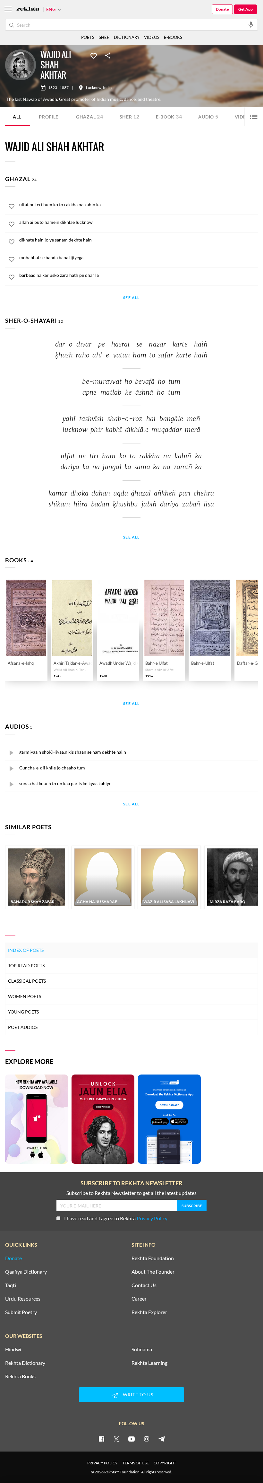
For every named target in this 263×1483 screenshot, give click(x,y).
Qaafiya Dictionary (26, 1271)
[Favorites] (93, 55)
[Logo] (27, 9)
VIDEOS (151, 37)
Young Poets (23, 1011)
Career (139, 1298)
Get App (245, 9)
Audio (208, 116)
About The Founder (153, 1271)
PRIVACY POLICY (102, 1463)
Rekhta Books (20, 1376)
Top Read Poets (26, 965)
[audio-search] (251, 24)
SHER (104, 37)
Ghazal (89, 116)
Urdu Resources (22, 1298)
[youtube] (131, 1439)
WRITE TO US (138, 1394)
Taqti (10, 1285)
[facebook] (101, 1439)
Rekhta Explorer (149, 1312)
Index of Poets (26, 950)
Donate (222, 9)
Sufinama (142, 1349)
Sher (130, 116)
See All (131, 298)
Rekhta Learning (149, 1362)
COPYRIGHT (165, 1463)
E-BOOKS (173, 37)
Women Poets (24, 996)
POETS (87, 37)
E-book (169, 116)
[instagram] (146, 1439)
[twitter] (116, 1439)
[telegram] (162, 1439)
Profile (48, 116)
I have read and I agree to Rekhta (115, 1218)
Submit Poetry (21, 1312)
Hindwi (13, 1349)
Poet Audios (23, 1027)
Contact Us (144, 1285)
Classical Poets (27, 981)
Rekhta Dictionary (25, 1362)
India (107, 88)
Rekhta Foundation (153, 1258)
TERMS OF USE (136, 1463)
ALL (17, 116)
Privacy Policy (152, 1218)
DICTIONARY (127, 37)
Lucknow (93, 88)
